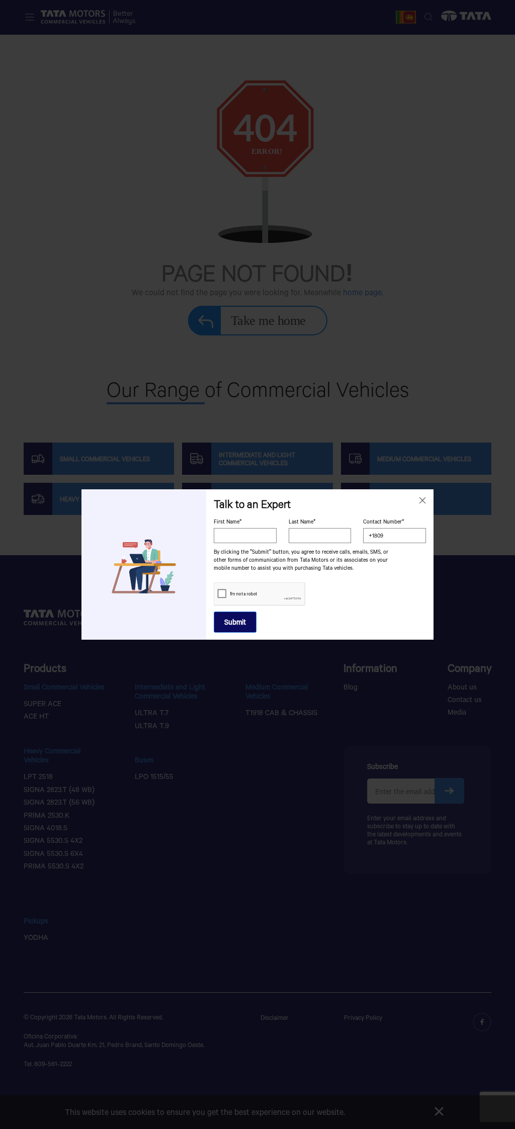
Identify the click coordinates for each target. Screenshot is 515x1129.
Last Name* (302, 521)
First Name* (228, 521)
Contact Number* (383, 521)
